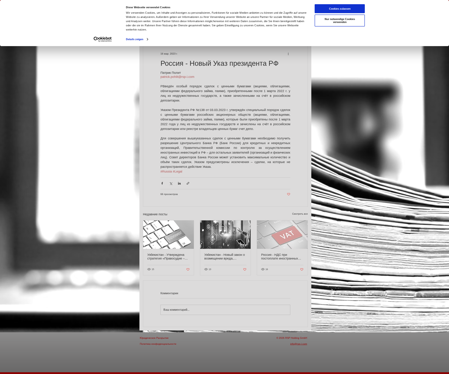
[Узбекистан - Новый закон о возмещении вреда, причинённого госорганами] (225, 234)
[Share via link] (188, 183)
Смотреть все (300, 213)
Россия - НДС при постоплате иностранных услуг (279, 256)
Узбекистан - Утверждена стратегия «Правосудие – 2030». (166, 256)
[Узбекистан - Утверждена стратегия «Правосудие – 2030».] (168, 234)
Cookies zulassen (340, 8)
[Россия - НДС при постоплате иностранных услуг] (282, 234)
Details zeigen (134, 39)
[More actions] (288, 54)
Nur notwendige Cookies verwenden (340, 20)
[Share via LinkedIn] (179, 183)
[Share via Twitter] (170, 183)
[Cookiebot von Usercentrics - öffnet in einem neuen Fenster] (102, 39)
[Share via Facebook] (162, 183)
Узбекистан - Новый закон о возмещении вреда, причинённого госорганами (224, 256)
